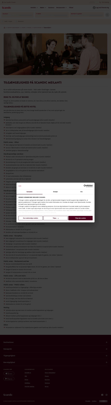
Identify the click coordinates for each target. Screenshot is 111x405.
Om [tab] (81, 191)
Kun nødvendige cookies (30, 218)
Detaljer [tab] (55, 191)
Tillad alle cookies (80, 218)
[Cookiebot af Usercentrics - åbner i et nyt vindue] (85, 186)
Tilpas (54, 218)
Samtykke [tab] (30, 191)
